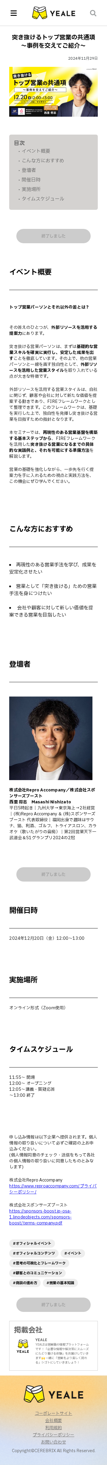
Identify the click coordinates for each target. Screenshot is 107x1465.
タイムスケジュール (43, 199)
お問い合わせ (53, 1442)
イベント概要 (36, 151)
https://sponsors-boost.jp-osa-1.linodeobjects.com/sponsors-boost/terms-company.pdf (40, 1217)
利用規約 (53, 1428)
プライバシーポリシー (53, 1435)
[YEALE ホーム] (53, 13)
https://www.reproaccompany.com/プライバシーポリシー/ (53, 1189)
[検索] (93, 13)
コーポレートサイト (53, 1414)
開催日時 (31, 180)
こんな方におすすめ (43, 160)
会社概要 (53, 1421)
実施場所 (31, 189)
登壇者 (29, 170)
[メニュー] (13, 13)
